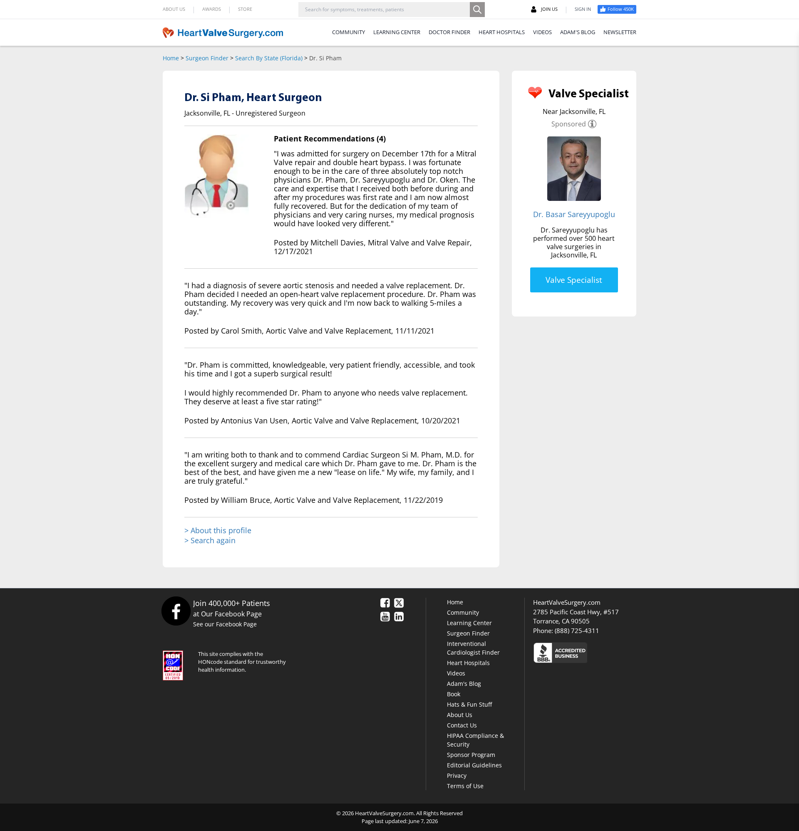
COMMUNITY (348, 32)
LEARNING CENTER (396, 32)
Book (453, 694)
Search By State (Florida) (269, 58)
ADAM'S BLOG (577, 32)
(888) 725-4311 (577, 630)
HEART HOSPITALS (502, 32)
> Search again (210, 540)
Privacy (456, 775)
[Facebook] (176, 611)
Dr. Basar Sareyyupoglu (574, 214)
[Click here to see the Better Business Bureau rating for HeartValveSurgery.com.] (605, 652)
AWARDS (211, 9)
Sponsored (568, 124)
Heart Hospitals (468, 663)
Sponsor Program (471, 755)
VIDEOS (542, 32)
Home (171, 58)
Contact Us (462, 725)
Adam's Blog (464, 684)
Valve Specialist (574, 280)
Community (463, 612)
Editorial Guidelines (474, 765)
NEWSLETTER (619, 32)
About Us (459, 715)
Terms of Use (465, 786)
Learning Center (469, 623)
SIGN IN (583, 9)
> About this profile (217, 530)
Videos (456, 673)
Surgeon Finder (207, 58)
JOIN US (549, 9)
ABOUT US (174, 9)
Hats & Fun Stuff (469, 704)
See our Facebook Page (225, 624)
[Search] (477, 9)
